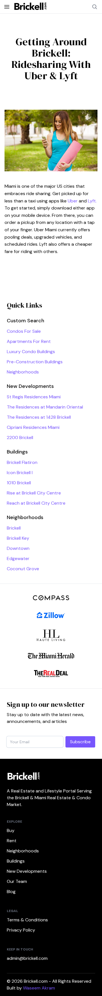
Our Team (17, 881)
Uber (73, 201)
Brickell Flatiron (22, 462)
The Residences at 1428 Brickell (39, 417)
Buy (10, 830)
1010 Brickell (19, 483)
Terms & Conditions (27, 920)
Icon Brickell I (20, 473)
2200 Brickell (20, 437)
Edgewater (18, 558)
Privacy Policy (21, 930)
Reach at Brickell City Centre (36, 503)
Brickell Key (18, 538)
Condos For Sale (24, 331)
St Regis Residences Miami (34, 397)
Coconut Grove (23, 569)
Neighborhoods (23, 372)
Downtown (18, 548)
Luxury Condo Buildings (31, 352)
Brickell (14, 528)
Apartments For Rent (29, 341)
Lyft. (92, 201)
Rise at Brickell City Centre (34, 493)
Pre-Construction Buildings (35, 362)
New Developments (27, 871)
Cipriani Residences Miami (33, 427)
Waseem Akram (39, 988)
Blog (11, 892)
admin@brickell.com (27, 958)
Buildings (16, 861)
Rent (11, 841)
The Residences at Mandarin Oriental (45, 407)
